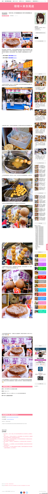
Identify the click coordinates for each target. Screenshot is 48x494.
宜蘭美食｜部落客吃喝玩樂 (39, 240)
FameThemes (44, 491)
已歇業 (36, 249)
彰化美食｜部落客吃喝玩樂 (39, 232)
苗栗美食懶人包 (28, 1)
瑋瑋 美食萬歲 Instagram (12, 57)
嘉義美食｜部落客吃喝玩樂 (39, 235)
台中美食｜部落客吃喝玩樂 (39, 231)
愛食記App (41, 373)
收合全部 (39, 225)
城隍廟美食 (6, 485)
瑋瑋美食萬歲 (12, 15)
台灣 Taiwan (15, 1)
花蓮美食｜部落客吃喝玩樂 (39, 241)
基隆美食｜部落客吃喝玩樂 (39, 243)
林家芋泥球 (10, 485)
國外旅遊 (36, 245)
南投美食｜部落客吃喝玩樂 (39, 233)
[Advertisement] (17, 24)
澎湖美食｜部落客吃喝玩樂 (39, 244)
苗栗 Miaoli (21, 1)
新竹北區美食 (28, 485)
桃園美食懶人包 (35, 1)
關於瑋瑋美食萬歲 (8, 1)
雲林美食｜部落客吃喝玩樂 (39, 234)
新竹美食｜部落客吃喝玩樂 (39, 230)
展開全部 (36, 225)
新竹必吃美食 (19, 485)
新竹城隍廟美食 (23, 485)
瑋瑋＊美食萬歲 (24, 6)
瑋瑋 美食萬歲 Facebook (12, 55)
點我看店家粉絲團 (9, 395)
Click (47, 247)
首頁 (2, 1)
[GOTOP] (27, 492)
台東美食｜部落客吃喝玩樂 (39, 242)
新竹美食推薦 (14, 485)
